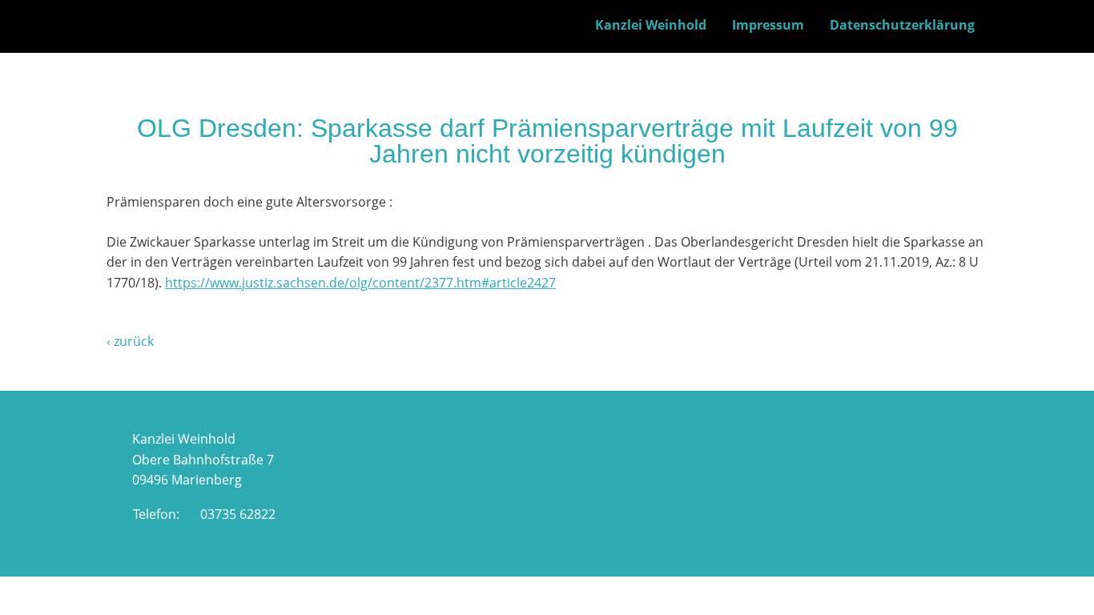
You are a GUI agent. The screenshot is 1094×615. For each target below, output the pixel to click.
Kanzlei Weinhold (650, 25)
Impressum (768, 25)
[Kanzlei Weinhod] (161, 41)
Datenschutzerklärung (902, 25)
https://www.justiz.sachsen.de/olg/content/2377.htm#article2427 (360, 282)
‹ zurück (130, 341)
